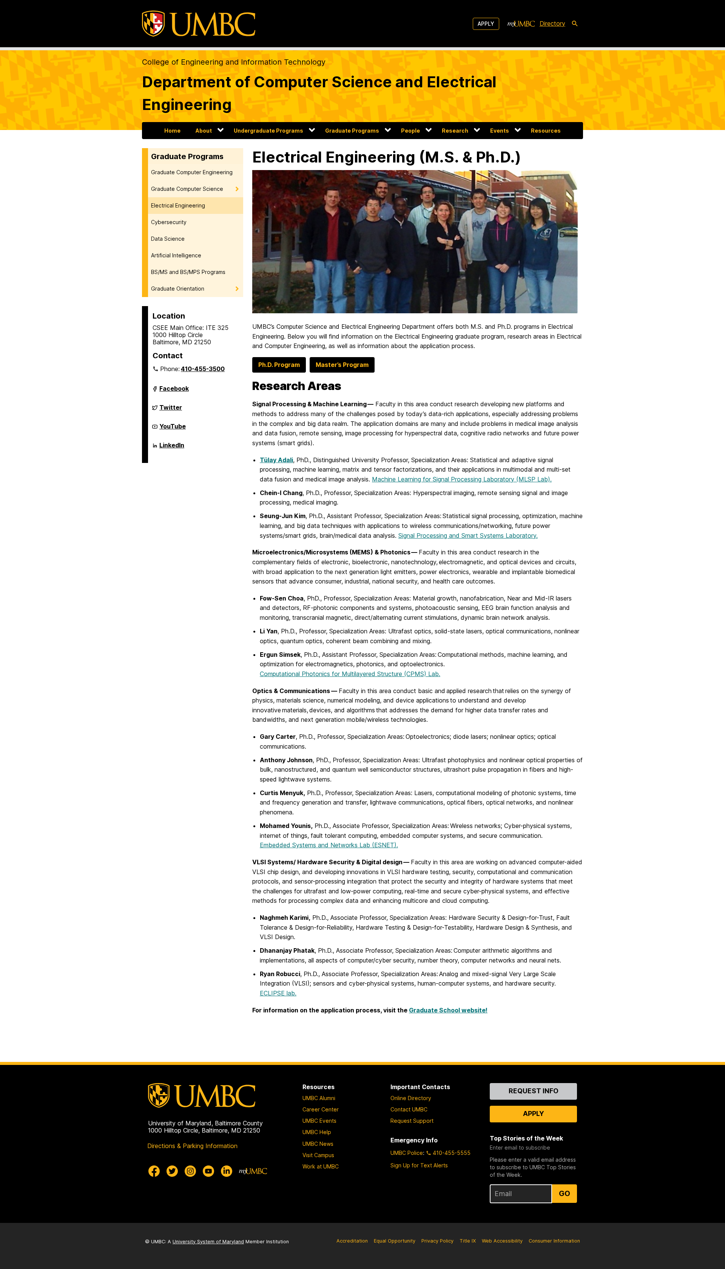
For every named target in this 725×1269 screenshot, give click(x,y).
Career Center (320, 1109)
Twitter (170, 410)
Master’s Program (342, 364)
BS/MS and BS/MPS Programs (188, 272)
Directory (552, 23)
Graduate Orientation (177, 288)
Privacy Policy (437, 1241)
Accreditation (352, 1241)
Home (172, 130)
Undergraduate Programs (268, 130)
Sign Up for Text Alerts (419, 1165)
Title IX (468, 1241)
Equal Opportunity (394, 1241)
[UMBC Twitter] (172, 1171)
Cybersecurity (169, 222)
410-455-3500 (203, 369)
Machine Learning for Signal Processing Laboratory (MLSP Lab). (462, 479)
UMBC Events (319, 1120)
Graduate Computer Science (187, 189)
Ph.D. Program (279, 364)
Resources (546, 130)
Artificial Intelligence (176, 255)
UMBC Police (406, 1153)
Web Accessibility (502, 1241)
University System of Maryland (208, 1241)
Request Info (533, 1091)
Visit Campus (318, 1155)
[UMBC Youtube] (208, 1171)
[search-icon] (574, 23)
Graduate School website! (448, 1010)
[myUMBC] (521, 23)
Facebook (174, 391)
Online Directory (410, 1098)
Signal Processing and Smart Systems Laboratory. (468, 535)
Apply (486, 23)
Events (499, 130)
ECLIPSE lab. (278, 993)
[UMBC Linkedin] (226, 1171)
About (204, 130)
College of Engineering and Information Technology (233, 62)
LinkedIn (171, 448)
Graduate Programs (352, 130)
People (410, 130)
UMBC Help (316, 1132)
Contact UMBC (408, 1109)
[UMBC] (198, 23)
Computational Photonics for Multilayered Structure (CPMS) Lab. (350, 674)
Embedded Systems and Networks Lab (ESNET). (329, 845)
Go (564, 1193)
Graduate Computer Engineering (192, 172)
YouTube (172, 429)
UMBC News (317, 1144)
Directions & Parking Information (192, 1146)
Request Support (411, 1120)
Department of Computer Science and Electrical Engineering (319, 93)
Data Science (168, 238)
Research (455, 130)
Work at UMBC (320, 1166)
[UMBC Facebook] (154, 1171)
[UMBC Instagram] (190, 1171)
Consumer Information (554, 1241)
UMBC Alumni (318, 1098)
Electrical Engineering (178, 205)
